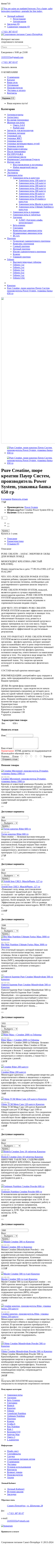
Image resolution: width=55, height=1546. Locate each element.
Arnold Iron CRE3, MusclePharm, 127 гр (20, 886)
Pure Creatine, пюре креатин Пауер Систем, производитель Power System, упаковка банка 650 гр (30, 291)
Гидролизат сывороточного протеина (31, 241)
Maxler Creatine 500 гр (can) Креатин (19, 1279)
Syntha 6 (11, 1424)
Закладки (11, 1494)
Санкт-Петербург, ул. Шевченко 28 (25, 1505)
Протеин (11, 1418)
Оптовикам (12, 85)
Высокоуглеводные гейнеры (27, 262)
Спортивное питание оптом (21, 1459)
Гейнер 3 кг (18, 270)
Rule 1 (10, 1429)
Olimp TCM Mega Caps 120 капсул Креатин (22, 1104)
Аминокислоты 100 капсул (32, 180)
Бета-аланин (19, 225)
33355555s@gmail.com (12, 57)
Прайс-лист (13, 1451)
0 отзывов (6, 499)
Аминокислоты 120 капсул (32, 183)
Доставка (11, 1464)
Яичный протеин (21, 249)
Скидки (11, 1456)
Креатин (11, 285)
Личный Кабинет (15, 1489)
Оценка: (5, 756)
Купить (5, 531)
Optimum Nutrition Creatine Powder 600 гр (21, 1191)
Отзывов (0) (13, 544)
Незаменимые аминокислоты (27, 233)
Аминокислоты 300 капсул (32, 191)
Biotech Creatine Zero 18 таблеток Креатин (22, 1157)
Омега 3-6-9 (19, 125)
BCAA (16, 236)
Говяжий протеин (22, 257)
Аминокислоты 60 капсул (32, 193)
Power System (31, 507)
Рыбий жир (18, 128)
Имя (3, 735)
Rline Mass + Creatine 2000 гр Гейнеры (20, 1040)
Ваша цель (12, 82)
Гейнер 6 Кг (19, 278)
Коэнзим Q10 (13, 1432)
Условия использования (19, 1467)
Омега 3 (11, 1437)
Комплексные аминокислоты (27, 230)
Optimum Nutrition (16, 1416)
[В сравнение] (2, 832)
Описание (12, 538)
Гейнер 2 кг (18, 267)
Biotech (10, 1405)
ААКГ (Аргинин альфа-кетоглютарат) (31, 221)
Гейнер (10, 1411)
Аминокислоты (15, 1395)
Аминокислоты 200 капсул (32, 188)
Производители (15, 87)
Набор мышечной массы (25, 167)
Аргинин (17, 217)
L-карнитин (13, 1439)
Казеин (16, 254)
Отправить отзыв (9, 759)
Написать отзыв (20, 499)
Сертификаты (14, 1454)
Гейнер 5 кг (18, 275)
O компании (13, 1461)
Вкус (3, 820)
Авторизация (19, 21)
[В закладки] (8, 832)
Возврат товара (14, 1472)
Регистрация (19, 19)
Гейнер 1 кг (18, 264)
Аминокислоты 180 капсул (32, 185)
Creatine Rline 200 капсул (13, 1072)
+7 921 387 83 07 (9, 31)
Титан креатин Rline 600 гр (14, 834)
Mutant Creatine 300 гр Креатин (16, 1247)
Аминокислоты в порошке (26, 212)
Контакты (12, 93)
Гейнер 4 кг (18, 272)
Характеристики (15, 541)
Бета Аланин (13, 1400)
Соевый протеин (21, 246)
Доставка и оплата (16, 90)
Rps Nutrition (13, 1426)
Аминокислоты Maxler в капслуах (36, 204)
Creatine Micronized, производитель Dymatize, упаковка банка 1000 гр (23, 780)
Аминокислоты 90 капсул (32, 196)
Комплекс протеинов (23, 243)
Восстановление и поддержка (28, 164)
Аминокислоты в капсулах (26, 178)
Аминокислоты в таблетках (27, 214)
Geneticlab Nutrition (16, 1413)
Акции (10, 1477)
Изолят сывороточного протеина (29, 251)
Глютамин (18, 228)
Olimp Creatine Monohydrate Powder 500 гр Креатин (26, 1351)
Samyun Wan (13, 1434)
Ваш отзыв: (7, 748)
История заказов (15, 1491)
